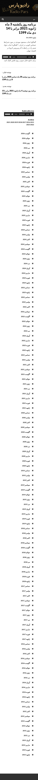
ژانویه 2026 (26, 167)
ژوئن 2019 (26, 499)
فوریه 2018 (26, 576)
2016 (28, 122)
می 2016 (27, 678)
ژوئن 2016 (26, 673)
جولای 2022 (26, 321)
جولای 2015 (26, 726)
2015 (32, 122)
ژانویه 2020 (26, 466)
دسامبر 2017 (25, 586)
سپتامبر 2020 (25, 427)
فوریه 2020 (26, 461)
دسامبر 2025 (25, 172)
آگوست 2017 (25, 605)
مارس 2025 (26, 215)
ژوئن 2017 (26, 615)
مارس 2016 (26, 687)
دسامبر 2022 (25, 297)
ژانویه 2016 (26, 697)
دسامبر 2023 (25, 287)
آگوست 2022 (25, 316)
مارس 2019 (26, 514)
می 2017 (27, 620)
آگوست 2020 (25, 432)
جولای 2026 (26, 138)
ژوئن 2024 (26, 259)
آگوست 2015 (25, 721)
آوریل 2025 (26, 210)
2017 (24, 122)
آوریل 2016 (26, 682)
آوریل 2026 (26, 153)
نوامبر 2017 (26, 591)
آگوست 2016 (25, 663)
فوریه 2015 (26, 750)
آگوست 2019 (25, 490)
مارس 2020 (26, 456)
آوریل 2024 (26, 268)
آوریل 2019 (26, 509)
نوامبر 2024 (26, 234)
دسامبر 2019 (25, 470)
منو (34, 19)
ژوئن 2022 (26, 326)
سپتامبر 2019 (25, 485)
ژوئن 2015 (26, 731)
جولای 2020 (26, 437)
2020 (12, 122)
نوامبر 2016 (26, 649)
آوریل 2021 (26, 393)
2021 (8, 122)
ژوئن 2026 (26, 143)
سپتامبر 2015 (25, 716)
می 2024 (27, 263)
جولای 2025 (26, 196)
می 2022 (27, 331)
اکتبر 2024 (26, 239)
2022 (32, 125)
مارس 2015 (26, 745)
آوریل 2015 (26, 740)
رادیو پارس (19, 4)
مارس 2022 (26, 340)
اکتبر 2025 (26, 182)
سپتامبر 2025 (25, 186)
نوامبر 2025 (26, 177)
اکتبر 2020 (26, 422)
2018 (20, 122)
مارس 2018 (26, 572)
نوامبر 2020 (26, 417)
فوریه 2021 (26, 403)
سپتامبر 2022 (25, 312)
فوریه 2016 (26, 692)
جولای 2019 (26, 495)
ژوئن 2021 (26, 384)
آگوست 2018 (25, 548)
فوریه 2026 (26, 162)
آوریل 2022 (26, 336)
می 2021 (27, 389)
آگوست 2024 (25, 249)
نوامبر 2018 (26, 533)
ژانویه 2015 (26, 755)
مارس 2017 (26, 629)
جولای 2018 (26, 552)
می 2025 (27, 206)
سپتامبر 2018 (25, 543)
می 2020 (27, 446)
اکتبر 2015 (26, 711)
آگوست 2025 (25, 191)
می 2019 (27, 504)
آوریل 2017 (26, 625)
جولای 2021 (26, 379)
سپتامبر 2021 (25, 369)
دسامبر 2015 (25, 702)
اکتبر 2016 (26, 653)
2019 (16, 122)
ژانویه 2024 (26, 283)
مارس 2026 (26, 157)
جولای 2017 (26, 610)
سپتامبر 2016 (25, 658)
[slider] (6, 57)
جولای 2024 (26, 254)
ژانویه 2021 (26, 408)
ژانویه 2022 (26, 350)
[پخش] (33, 57)
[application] (19, 57)
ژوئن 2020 (26, 442)
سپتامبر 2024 (25, 244)
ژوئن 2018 (26, 557)
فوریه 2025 (26, 220)
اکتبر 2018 (26, 538)
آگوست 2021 (25, 374)
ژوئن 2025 (26, 201)
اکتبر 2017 (26, 596)
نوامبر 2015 (26, 706)
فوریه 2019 (26, 519)
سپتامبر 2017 (25, 601)
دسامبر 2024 (25, 230)
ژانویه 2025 (26, 225)
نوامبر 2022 (26, 302)
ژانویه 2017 (26, 639)
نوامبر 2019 (26, 475)
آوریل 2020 (26, 451)
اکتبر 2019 (26, 480)
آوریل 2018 (26, 567)
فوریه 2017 (26, 634)
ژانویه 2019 (26, 523)
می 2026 (27, 148)
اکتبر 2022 (26, 307)
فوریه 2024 (26, 278)
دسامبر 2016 (25, 644)
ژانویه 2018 (26, 581)
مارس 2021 (26, 398)
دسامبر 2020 (25, 413)
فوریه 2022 (26, 345)
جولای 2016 (26, 668)
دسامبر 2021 (25, 355)
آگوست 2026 (25, 133)
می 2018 (27, 562)
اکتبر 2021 (26, 365)
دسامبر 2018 (25, 528)
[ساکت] (10, 57)
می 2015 (27, 735)
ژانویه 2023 (26, 292)
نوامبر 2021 (26, 360)
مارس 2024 (26, 273)
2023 (28, 125)
